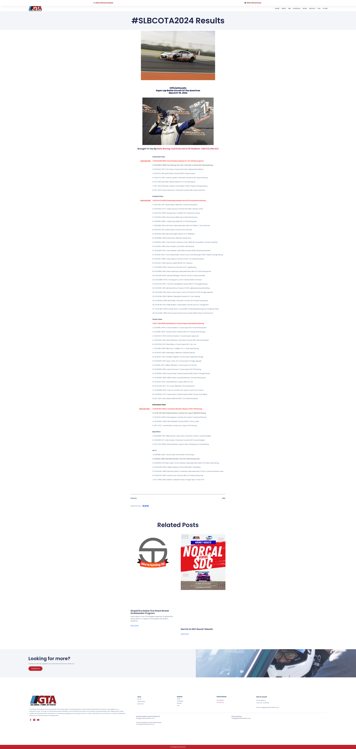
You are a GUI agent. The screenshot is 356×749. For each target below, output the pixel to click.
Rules (178, 699)
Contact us (35, 668)
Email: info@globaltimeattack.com (267, 707)
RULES (305, 8)
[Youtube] (38, 720)
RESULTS (312, 8)
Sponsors (140, 704)
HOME (277, 8)
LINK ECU (214, 148)
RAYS (205, 148)
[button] (143, 506)
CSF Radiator (194, 148)
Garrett (181, 148)
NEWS (284, 8)
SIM (289, 8)
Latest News (141, 701)
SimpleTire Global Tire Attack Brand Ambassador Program (150, 612)
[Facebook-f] (30, 720)
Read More (135, 625)
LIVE (319, 8)
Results (179, 703)
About (139, 699)
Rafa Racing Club (166, 148)
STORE (325, 8)
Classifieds (220, 702)
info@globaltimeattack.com (145, 718)
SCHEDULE (296, 8)
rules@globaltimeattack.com (241, 718)
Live (178, 705)
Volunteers (220, 700)
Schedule (180, 701)
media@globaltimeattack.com (145, 724)
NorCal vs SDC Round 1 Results (197, 629)
